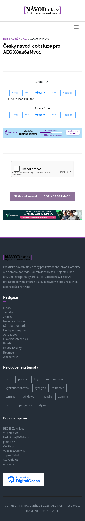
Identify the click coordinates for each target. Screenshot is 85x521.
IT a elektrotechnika (15, 339)
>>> (54, 92)
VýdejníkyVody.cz (14, 451)
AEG (25, 38)
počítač (23, 379)
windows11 (30, 396)
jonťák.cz (9, 442)
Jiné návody (11, 357)
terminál (11, 396)
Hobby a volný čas (14, 330)
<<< (27, 92)
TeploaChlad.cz (13, 455)
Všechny (40, 92)
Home (6, 38)
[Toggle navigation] (76, 27)
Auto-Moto (10, 334)
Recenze (8, 352)
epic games (25, 405)
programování (54, 379)
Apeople (53, 510)
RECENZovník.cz (13, 428)
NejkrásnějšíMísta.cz (16, 437)
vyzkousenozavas (17, 388)
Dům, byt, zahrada (14, 326)
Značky (16, 38)
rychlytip (40, 388)
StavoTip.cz (10, 459)
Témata (8, 312)
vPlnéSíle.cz (10, 433)
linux (9, 379)
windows (58, 388)
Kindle (48, 396)
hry (36, 379)
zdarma (63, 396)
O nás (7, 308)
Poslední (68, 92)
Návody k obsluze (14, 321)
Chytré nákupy (12, 348)
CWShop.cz (10, 446)
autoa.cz (8, 464)
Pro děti (8, 343)
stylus (42, 405)
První (15, 92)
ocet (8, 405)
